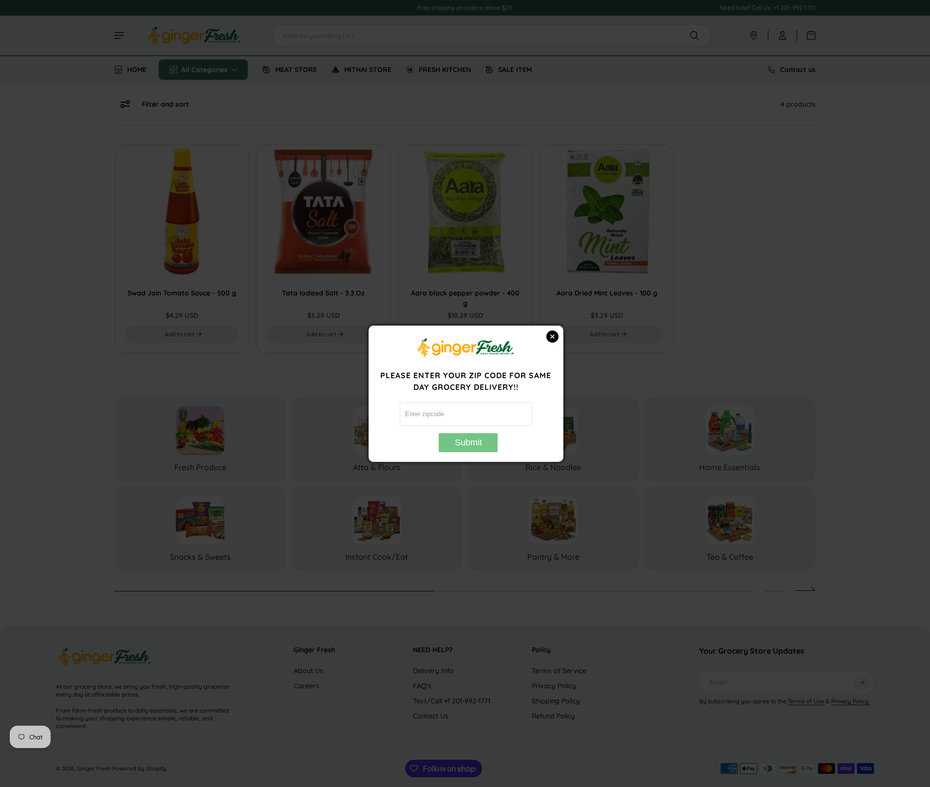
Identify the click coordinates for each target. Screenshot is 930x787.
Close (552, 336)
